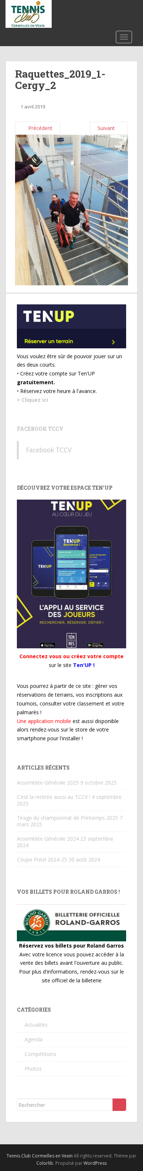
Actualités (36, 1024)
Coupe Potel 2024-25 (42, 859)
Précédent (39, 128)
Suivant (107, 128)
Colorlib (44, 1163)
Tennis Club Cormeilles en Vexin (40, 1156)
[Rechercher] (119, 1104)
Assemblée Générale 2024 (48, 838)
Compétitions (40, 1053)
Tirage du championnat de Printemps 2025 (67, 817)
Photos (33, 1068)
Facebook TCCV (40, 428)
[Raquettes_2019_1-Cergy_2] (71, 209)
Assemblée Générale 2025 (48, 782)
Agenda (34, 1039)
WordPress (95, 1163)
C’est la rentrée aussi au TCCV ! (53, 796)
